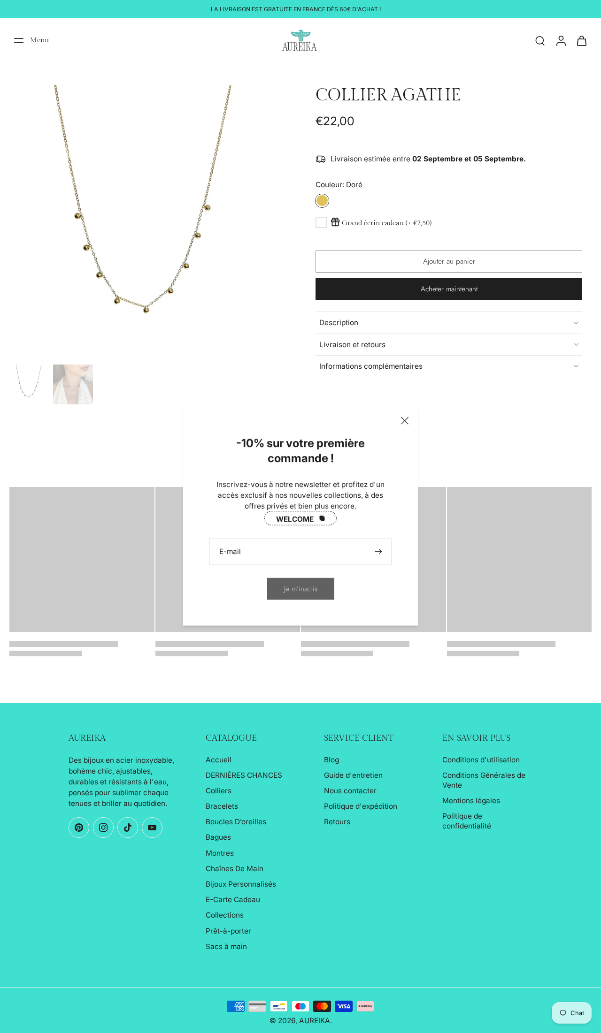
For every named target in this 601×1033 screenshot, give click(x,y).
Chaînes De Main (234, 868)
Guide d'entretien (353, 775)
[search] (540, 40)
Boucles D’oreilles (236, 821)
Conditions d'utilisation (481, 759)
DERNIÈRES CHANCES (244, 775)
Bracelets (222, 806)
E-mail (230, 551)
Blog (331, 759)
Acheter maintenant (449, 289)
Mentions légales (471, 800)
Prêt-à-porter (228, 931)
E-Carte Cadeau (233, 899)
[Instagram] (103, 827)
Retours (337, 821)
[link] (300, 588)
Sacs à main (226, 946)
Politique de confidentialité (466, 821)
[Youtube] (152, 827)
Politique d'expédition (360, 806)
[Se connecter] (560, 40)
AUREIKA (314, 1020)
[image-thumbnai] (29, 384)
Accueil (218, 759)
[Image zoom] (147, 223)
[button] (449, 261)
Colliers (218, 790)
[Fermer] (404, 420)
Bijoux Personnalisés (241, 884)
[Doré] (322, 200)
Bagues (218, 837)
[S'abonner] (379, 551)
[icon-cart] (581, 40)
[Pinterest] (79, 827)
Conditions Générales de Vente (483, 780)
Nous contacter (350, 790)
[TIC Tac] (127, 827)
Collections (225, 915)
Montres (220, 853)
